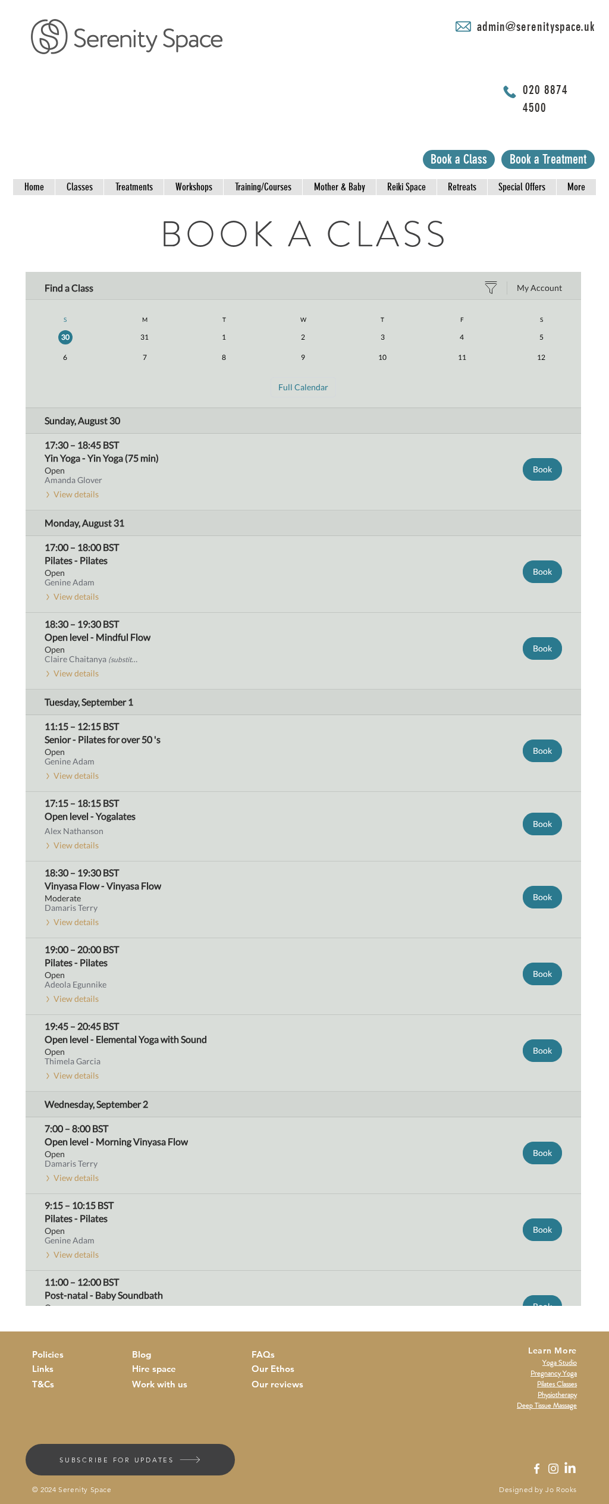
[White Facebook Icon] (537, 1468)
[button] (34, 187)
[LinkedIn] (570, 1468)
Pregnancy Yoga (553, 1373)
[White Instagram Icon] (553, 1468)
